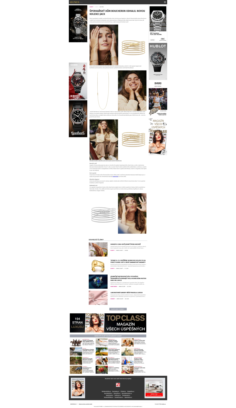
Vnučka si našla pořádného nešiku (138, 359)
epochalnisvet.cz (85, 339)
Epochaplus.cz (115, 391)
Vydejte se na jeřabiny (113, 367)
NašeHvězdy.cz (109, 395)
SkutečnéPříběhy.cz (108, 397)
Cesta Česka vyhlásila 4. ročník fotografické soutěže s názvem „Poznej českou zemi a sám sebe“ (114, 350)
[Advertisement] (78, 52)
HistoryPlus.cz (117, 393)
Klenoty (91, 6)
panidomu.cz (111, 366)
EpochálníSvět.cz (108, 393)
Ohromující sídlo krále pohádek (139, 368)
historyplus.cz (137, 348)
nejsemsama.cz (111, 339)
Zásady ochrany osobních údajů (85, 404)
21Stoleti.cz (123, 391)
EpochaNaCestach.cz (127, 393)
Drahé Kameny (114, 286)
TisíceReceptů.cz (126, 395)
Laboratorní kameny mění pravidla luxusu (127, 292)
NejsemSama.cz (128, 397)
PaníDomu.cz (117, 395)
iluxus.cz (84, 348)
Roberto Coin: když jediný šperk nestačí (126, 244)
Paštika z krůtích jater (139, 340)
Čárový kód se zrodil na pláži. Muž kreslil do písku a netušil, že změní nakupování (114, 359)
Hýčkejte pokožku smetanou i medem (113, 341)
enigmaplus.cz (85, 357)
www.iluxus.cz (73, 404)
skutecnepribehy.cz (138, 357)
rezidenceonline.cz (138, 366)
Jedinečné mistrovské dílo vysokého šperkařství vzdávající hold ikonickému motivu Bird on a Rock (128, 278)
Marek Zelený (119, 250)
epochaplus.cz (111, 357)
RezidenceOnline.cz (106, 391)
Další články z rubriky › (118, 309)
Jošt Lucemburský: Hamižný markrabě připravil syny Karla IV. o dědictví (140, 350)
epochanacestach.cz (112, 348)
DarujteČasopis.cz (119, 397)
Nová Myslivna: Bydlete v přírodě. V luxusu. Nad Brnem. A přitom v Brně (88, 350)
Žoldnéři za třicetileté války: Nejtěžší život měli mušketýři (88, 341)
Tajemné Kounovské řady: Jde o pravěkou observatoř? (87, 359)
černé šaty (115, 176)
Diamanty (113, 298)
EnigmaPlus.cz (130, 391)
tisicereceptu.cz (137, 339)
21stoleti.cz (84, 366)
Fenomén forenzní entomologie (86, 368)
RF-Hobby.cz (163, 404)
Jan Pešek (102, 6)
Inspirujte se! (154, 395)
